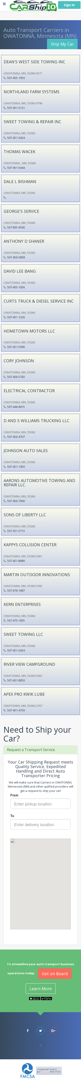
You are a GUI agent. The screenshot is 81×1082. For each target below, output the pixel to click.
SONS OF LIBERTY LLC (25, 514)
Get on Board (55, 973)
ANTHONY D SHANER (24, 241)
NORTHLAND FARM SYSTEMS (31, 91)
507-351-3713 (16, 531)
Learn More (40, 988)
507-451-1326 (16, 317)
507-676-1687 (16, 590)
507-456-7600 (16, 501)
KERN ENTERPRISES (22, 604)
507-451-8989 (16, 561)
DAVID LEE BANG (20, 271)
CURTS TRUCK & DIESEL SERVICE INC (39, 301)
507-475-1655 (16, 620)
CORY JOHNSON (19, 360)
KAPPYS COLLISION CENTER (30, 544)
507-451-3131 (16, 108)
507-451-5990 (16, 347)
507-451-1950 (16, 467)
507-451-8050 (16, 680)
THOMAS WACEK (19, 151)
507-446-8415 (16, 407)
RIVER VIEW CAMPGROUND (29, 664)
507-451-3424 (16, 138)
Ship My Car (62, 44)
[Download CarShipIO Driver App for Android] (46, 998)
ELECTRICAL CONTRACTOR (29, 390)
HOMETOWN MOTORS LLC (29, 331)
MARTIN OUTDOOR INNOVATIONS (37, 574)
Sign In (69, 5)
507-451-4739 (16, 710)
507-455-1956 (16, 287)
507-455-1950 (16, 78)
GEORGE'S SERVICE (21, 211)
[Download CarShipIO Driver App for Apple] (34, 998)
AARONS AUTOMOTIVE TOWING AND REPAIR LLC (39, 483)
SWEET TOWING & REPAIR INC (32, 121)
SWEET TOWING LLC (23, 634)
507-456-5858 (16, 257)
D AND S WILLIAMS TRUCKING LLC (36, 420)
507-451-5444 (16, 168)
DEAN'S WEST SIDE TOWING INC (34, 61)
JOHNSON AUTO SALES (26, 450)
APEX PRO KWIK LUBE (24, 694)
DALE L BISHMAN (20, 181)
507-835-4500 (16, 227)
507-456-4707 (16, 437)
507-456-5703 (16, 377)
